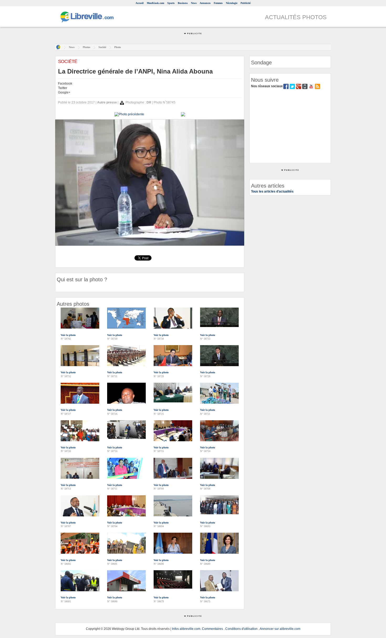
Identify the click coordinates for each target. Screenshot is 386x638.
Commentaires (212, 629)
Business (183, 3)
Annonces (205, 3)
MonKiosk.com (155, 3)
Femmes (218, 3)
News (194, 3)
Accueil (139, 3)
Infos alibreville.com (186, 629)
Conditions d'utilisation (241, 629)
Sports (171, 3)
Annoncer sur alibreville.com (280, 629)
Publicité (246, 3)
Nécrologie (231, 3)
